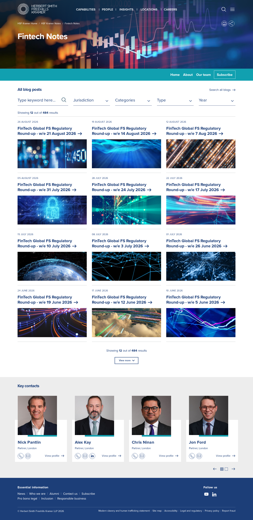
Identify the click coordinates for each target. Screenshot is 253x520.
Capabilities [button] (86, 9)
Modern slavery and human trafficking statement (124, 511)
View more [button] (125, 360)
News (21, 493)
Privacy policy (212, 511)
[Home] (41, 9)
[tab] (221, 469)
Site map (157, 511)
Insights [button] (126, 9)
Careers (170, 9)
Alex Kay (83, 442)
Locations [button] (149, 9)
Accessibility (170, 511)
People (107, 9)
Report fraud (228, 511)
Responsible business (71, 498)
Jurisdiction (83, 100)
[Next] (233, 469)
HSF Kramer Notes (51, 23)
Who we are (37, 493)
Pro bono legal (27, 498)
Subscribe (225, 74)
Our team (203, 74)
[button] (224, 10)
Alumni (54, 493)
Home (175, 74)
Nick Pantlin (29, 442)
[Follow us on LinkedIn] (214, 495)
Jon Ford (197, 442)
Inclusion (47, 498)
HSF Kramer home (27, 23)
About (188, 74)
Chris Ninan (143, 442)
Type (161, 100)
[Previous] (215, 469)
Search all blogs (220, 90)
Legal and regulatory (191, 511)
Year (203, 100)
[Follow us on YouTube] (206, 495)
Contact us (70, 493)
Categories (125, 100)
